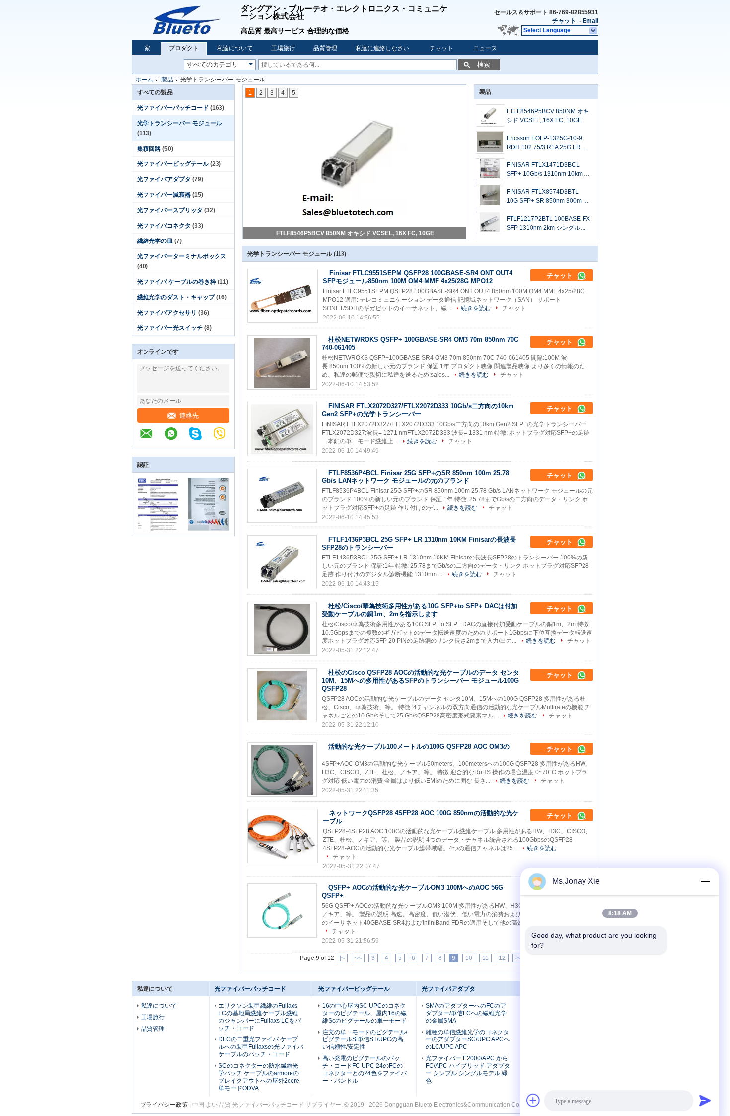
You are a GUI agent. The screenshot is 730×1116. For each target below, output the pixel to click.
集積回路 (149, 148)
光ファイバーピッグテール (173, 163)
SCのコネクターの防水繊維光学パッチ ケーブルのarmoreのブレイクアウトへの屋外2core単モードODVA (259, 1077)
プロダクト (184, 48)
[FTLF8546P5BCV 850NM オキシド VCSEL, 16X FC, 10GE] (490, 115)
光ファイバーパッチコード (173, 107)
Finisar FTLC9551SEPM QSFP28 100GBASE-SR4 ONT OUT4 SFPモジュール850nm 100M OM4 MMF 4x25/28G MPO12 (417, 277)
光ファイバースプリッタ (170, 210)
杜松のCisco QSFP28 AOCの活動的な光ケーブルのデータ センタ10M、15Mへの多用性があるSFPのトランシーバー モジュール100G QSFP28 (420, 680)
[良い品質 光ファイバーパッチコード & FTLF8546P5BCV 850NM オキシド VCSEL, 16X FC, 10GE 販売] (354, 162)
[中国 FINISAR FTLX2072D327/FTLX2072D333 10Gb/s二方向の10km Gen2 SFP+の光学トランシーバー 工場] (282, 429)
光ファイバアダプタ (164, 179)
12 (502, 958)
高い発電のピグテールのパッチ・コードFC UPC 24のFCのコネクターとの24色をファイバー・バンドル (364, 1069)
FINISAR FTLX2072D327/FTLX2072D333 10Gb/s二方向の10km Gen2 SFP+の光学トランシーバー (418, 410)
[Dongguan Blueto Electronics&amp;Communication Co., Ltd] (186, 20)
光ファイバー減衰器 (164, 194)
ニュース (485, 48)
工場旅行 (283, 48)
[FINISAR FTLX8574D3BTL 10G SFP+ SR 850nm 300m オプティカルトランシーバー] (490, 196)
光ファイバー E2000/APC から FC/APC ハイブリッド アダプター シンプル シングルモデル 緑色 (468, 1069)
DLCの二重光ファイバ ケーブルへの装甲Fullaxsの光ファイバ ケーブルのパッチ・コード (261, 1047)
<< (358, 958)
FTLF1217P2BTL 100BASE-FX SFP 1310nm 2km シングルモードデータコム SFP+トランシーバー (548, 223)
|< (342, 958)
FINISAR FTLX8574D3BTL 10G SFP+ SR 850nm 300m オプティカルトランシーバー (548, 196)
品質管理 (325, 48)
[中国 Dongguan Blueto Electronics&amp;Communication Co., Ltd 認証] (157, 529)
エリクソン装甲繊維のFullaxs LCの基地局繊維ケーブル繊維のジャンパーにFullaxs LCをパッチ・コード (260, 1017)
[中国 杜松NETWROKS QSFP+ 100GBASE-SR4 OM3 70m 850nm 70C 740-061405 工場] (282, 362)
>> (518, 958)
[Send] (705, 1100)
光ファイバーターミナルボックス (181, 256)
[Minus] (705, 881)
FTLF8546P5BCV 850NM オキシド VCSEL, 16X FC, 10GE (355, 233)
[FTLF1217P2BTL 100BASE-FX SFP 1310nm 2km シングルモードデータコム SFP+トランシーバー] (490, 223)
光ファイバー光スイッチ (170, 327)
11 (485, 958)
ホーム (144, 79)
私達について (235, 48)
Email (590, 20)
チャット (564, 20)
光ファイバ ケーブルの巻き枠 (176, 281)
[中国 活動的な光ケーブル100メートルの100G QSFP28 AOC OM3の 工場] (282, 769)
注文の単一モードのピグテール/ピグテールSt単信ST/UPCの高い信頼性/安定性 (364, 1039)
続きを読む (476, 308)
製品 (167, 79)
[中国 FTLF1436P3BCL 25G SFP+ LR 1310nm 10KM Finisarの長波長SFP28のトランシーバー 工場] (282, 562)
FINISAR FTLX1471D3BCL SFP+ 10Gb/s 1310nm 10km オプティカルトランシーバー (548, 169)
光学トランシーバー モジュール (179, 123)
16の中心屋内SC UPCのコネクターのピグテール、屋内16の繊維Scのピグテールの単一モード (364, 1013)
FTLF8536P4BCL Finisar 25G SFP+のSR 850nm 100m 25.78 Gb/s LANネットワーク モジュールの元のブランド (415, 476)
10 (468, 958)
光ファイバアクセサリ (167, 312)
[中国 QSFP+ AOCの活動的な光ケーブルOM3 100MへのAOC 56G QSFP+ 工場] (282, 910)
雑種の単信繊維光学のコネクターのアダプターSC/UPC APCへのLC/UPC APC (468, 1039)
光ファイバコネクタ (164, 225)
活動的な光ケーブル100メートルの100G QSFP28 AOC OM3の (419, 746)
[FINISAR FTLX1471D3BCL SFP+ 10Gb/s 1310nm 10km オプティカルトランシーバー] (490, 169)
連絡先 (189, 415)
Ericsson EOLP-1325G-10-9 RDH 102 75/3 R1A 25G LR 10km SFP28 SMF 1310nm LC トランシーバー (547, 143)
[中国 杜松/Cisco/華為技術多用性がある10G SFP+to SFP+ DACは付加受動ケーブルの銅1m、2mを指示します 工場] (282, 629)
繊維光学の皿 (155, 241)
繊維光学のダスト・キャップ (176, 297)
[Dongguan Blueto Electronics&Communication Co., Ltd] (151, 438)
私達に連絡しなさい (382, 48)
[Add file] (533, 1100)
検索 (483, 64)
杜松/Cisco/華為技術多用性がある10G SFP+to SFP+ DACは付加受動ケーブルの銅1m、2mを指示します (419, 610)
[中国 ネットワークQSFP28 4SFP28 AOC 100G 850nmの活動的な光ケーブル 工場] (282, 836)
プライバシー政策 (164, 1104)
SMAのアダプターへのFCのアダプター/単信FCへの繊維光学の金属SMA (466, 1013)
